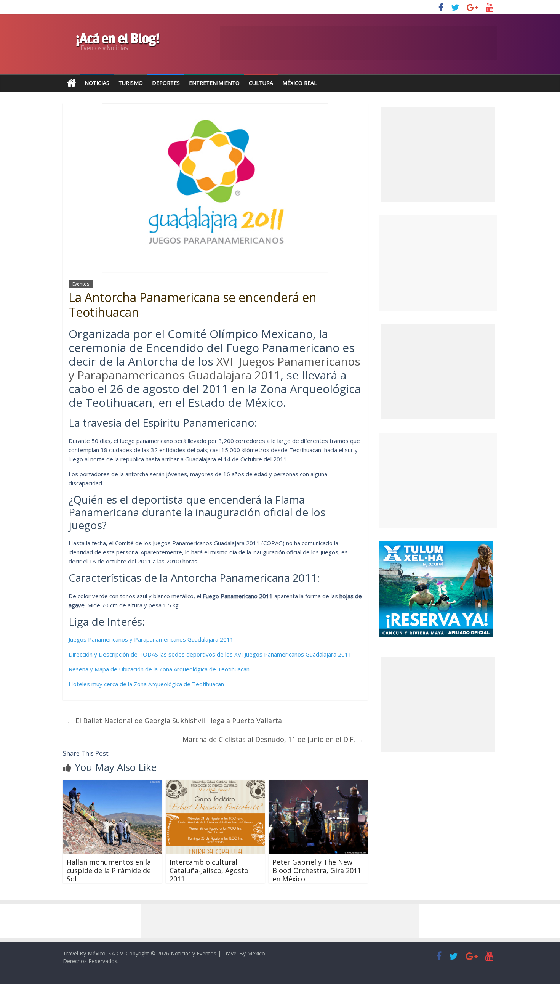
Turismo (130, 83)
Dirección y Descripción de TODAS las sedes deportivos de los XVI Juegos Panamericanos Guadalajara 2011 (210, 654)
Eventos (80, 284)
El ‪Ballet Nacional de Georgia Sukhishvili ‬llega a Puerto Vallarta (174, 720)
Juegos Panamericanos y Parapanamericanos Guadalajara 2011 (151, 639)
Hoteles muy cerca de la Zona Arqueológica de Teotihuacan (146, 684)
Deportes (166, 83)
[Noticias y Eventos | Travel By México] (71, 83)
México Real (299, 83)
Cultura (261, 83)
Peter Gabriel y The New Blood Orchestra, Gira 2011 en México (316, 870)
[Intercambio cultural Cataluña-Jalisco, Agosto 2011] (215, 784)
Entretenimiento (214, 83)
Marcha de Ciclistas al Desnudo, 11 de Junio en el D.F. (273, 739)
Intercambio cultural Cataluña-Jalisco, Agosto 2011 (209, 870)
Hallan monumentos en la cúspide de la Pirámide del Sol (110, 870)
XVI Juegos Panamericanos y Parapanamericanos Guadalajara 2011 (214, 368)
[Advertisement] (438, 263)
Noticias (97, 83)
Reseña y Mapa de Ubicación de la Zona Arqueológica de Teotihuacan (159, 669)
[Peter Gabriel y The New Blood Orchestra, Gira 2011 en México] (318, 784)
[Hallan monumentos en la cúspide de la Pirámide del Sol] (112, 784)
